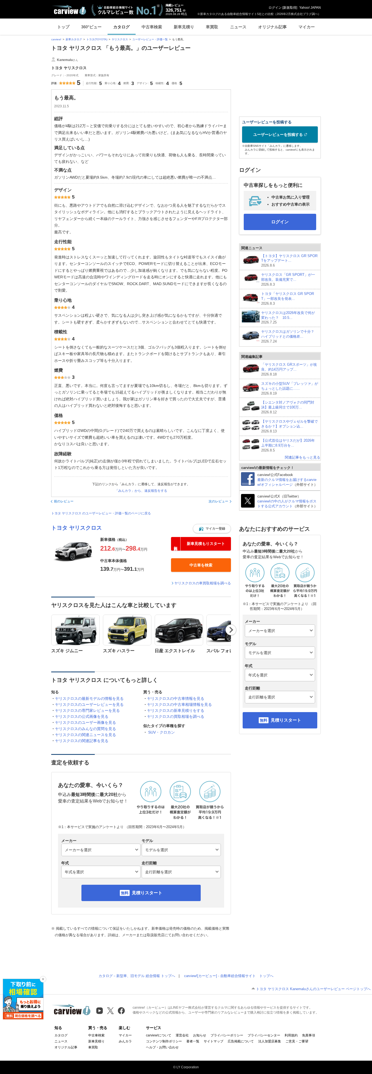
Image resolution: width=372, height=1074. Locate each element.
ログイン (275, 8)
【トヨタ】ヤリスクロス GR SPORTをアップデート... (289, 261)
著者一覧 (192, 1041)
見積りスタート (147, 892)
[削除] (43, 979)
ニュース (238, 27)
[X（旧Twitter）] (110, 1010)
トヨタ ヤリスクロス (76, 528)
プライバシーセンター (264, 1035)
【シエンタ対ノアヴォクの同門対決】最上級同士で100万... (287, 407)
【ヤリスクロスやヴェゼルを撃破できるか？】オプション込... (289, 426)
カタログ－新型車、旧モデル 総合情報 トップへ (137, 976)
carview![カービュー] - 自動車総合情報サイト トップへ (228, 976)
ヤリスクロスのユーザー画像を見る (85, 722)
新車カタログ (74, 39)
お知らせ (199, 1035)
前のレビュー (64, 501)
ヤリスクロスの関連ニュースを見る (85, 735)
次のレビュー (218, 501)
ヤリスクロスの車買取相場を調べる (202, 583)
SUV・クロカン (161, 732)
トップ (63, 27)
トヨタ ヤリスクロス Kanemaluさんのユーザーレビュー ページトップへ (313, 989)
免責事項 (308, 1035)
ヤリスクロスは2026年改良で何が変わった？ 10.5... (288, 318)
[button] (212, 528)
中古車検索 (152, 27)
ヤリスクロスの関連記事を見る (81, 741)
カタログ (121, 27)
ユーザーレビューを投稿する (278, 134)
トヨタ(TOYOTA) (96, 39)
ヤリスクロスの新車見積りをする (175, 710)
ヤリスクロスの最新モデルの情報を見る (89, 698)
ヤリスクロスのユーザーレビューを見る (89, 704)
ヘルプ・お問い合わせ (162, 1047)
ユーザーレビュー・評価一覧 (150, 39)
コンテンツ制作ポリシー (164, 1041)
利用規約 (291, 1035)
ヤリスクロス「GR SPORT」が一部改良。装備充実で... (288, 279)
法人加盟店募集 (269, 1041)
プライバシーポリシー (227, 1035)
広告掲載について (241, 1041)
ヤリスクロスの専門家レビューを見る (87, 710)
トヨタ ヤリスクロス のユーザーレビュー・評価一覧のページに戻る (101, 513)
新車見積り (184, 27)
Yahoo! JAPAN (310, 8)
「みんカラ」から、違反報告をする (141, 491)
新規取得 (289, 8)
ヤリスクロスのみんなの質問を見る (85, 729)
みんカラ (125, 1041)
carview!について (158, 1035)
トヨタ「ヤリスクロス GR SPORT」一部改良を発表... (287, 299)
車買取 (212, 27)
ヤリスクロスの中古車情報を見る (175, 698)
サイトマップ (213, 1041)
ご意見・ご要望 (296, 1041)
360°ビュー (91, 27)
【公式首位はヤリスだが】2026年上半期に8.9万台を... (288, 445)
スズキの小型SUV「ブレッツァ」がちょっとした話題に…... (289, 388)
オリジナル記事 (272, 27)
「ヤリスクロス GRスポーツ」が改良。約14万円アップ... (289, 369)
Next (231, 630)
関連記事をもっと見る (302, 457)
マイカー (306, 27)
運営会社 (182, 1035)
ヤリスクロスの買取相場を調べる (175, 716)
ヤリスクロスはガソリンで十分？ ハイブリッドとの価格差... (289, 336)
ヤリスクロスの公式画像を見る (81, 716)
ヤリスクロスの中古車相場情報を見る (179, 704)
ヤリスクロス (120, 39)
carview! (56, 39)
